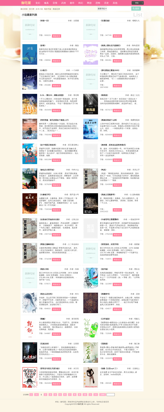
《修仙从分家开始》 (47, 170)
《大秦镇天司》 (45, 195)
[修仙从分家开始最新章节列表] (30, 189)
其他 (115, 2)
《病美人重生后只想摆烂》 (110, 45)
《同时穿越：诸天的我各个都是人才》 (54, 120)
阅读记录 (56, 9)
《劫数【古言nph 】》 (109, 368)
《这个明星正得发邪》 (48, 145)
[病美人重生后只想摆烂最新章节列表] (91, 65)
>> (96, 395)
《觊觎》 (42, 319)
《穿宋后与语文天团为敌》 (50, 368)
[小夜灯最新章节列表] (30, 89)
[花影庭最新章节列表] (91, 363)
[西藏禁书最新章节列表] (91, 313)
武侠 (63, 2)
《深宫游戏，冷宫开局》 (110, 244)
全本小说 (39, 9)
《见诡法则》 (44, 344)
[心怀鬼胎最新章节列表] (91, 338)
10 (85, 395)
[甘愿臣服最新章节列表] (91, 40)
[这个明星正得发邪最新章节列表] (30, 164)
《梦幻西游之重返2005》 (110, 70)
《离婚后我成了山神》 (109, 120)
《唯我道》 (104, 95)
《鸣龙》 (103, 170)
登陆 (137, 3)
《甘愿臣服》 (105, 21)
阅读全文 (56, 36)
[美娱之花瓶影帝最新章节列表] (91, 214)
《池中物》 (104, 269)
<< (36, 395)
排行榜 (31, 9)
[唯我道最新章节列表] (91, 114)
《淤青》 (42, 45)
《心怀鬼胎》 (105, 319)
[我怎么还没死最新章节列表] (30, 313)
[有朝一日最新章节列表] (30, 40)
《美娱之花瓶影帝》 (108, 195)
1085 (103, 395)
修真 (46, 2)
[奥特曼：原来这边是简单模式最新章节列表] (91, 164)
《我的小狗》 (44, 269)
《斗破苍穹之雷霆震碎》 (110, 219)
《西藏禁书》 (105, 294)
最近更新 (24, 9)
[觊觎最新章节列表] (30, 338)
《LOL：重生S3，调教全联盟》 (52, 95)
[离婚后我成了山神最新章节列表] (91, 139)
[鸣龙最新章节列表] (91, 189)
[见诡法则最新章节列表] (30, 363)
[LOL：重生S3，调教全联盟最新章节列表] (30, 114)
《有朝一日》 (44, 21)
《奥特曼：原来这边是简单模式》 (113, 145)
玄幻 (37, 2)
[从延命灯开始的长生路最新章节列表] (30, 239)
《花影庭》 (104, 344)
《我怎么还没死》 (46, 294)
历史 (106, 2)
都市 (72, 2)
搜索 (136, 9)
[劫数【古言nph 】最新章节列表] (91, 388)
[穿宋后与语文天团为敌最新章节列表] (30, 388)
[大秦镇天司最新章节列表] (30, 214)
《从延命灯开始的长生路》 (50, 219)
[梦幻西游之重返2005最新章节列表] (91, 89)
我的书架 (47, 9)
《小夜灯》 (43, 70)
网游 (89, 2)
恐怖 (98, 2)
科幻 (80, 2)
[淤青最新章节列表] (30, 65)
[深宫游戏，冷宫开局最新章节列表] (91, 263)
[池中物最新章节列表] (91, 288)
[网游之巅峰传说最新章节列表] (30, 263)
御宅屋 (80, 404)
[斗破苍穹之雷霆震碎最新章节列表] (91, 239)
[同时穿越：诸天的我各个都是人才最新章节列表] (30, 139)
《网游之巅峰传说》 (47, 244)
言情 (55, 2)
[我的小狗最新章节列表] (30, 288)
